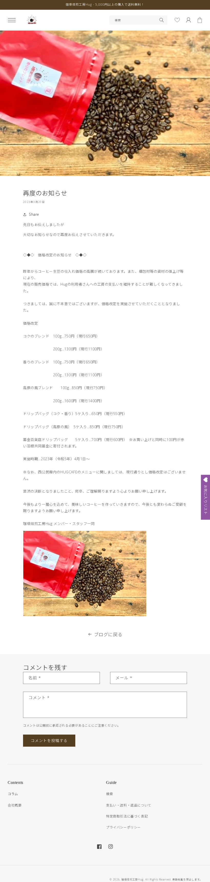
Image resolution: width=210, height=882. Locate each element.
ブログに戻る (108, 634)
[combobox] (138, 20)
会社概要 (15, 805)
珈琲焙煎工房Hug (132, 879)
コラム (13, 794)
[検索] (161, 20)
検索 (109, 794)
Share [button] (34, 214)
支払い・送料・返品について (128, 805)
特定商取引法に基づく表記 (127, 816)
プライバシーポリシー (123, 827)
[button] (11, 20)
